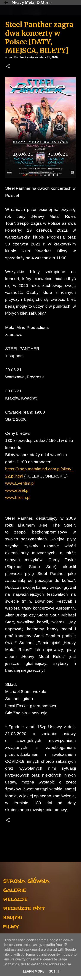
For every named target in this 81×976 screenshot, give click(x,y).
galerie (14, 889)
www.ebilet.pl (17, 490)
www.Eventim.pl (20, 483)
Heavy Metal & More (31, 2)
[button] (7, 67)
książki (12, 916)
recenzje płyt (24, 907)
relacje (15, 898)
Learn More (33, 971)
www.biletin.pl (17, 497)
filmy (11, 925)
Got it (54, 971)
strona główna (26, 880)
